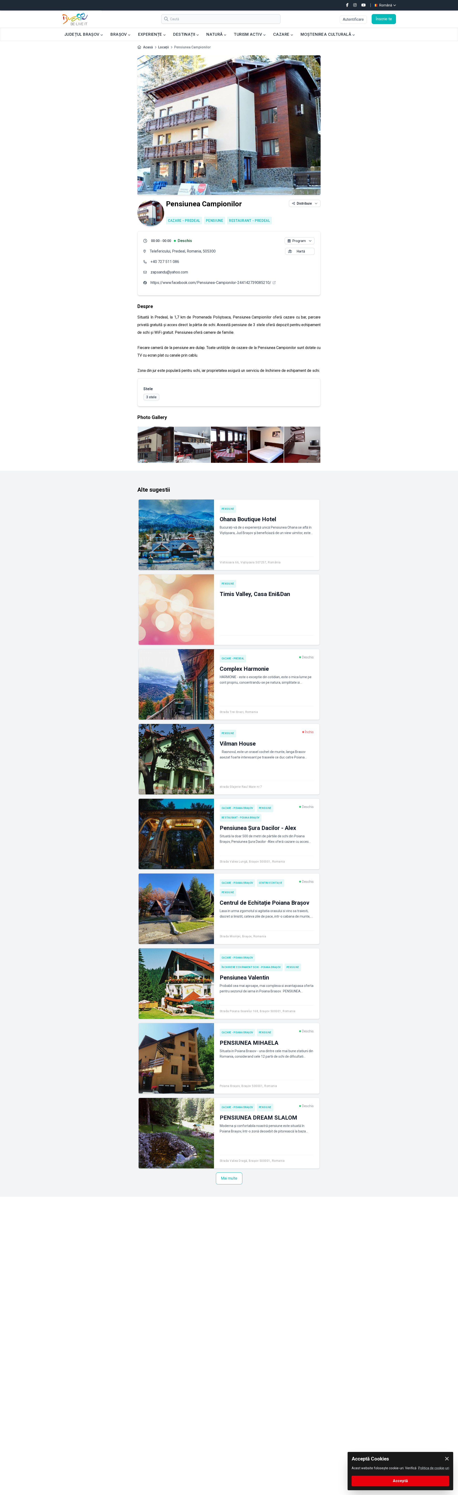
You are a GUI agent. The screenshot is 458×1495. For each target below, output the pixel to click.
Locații (163, 47)
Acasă (148, 47)
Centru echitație (270, 883)
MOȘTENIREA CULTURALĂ (326, 34)
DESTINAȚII (184, 34)
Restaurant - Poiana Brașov (241, 817)
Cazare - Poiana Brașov (237, 808)
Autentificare (353, 19)
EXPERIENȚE (150, 34)
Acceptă (400, 1481)
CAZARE (282, 34)
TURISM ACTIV (248, 34)
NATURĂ (215, 34)
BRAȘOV (119, 34)
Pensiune (214, 220)
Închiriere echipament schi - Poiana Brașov (251, 967)
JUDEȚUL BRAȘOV (82, 34)
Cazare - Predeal (184, 220)
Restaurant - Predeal (249, 220)
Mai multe (229, 1178)
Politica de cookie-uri (433, 1468)
